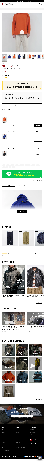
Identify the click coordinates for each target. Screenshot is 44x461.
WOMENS (33, 7)
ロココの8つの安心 (5, 440)
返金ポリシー (18, 448)
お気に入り (32, 434)
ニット (17, 165)
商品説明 (8, 185)
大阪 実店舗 (18, 442)
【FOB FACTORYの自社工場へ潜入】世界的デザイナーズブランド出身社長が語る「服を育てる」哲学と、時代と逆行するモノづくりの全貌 (13, 328)
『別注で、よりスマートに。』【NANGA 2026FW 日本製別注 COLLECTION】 (13, 296)
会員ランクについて (33, 432)
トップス (9, 9)
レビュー (34, 185)
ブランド (3, 430)
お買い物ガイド (4, 442)
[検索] (31, 4)
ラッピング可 (15, 65)
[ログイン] (36, 4)
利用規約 (17, 444)
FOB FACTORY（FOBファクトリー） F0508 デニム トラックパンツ (9, 249)
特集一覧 (3, 432)
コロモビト (4, 435)
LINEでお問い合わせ (5, 450)
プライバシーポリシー (19, 445)
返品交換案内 (4, 445)
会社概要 (17, 440)
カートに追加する (38, 125)
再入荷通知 (38, 114)
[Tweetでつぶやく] (39, 180)
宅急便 (38, 165)
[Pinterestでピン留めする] (37, 180)
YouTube (3, 434)
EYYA (6, 9)
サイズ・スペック (21, 185)
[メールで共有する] (41, 180)
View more (22, 211)
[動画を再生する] (22, 32)
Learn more (28, 1)
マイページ (32, 430)
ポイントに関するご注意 (6, 75)
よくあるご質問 (4, 444)
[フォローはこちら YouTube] (35, 443)
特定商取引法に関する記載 (20, 447)
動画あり (33, 165)
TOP (3, 9)
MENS (11, 7)
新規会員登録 (32, 429)
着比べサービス (4, 447)
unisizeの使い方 (5, 448)
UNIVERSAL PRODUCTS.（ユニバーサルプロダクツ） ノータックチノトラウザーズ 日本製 (26, 249)
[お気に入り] (34, 4)
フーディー (21, 165)
